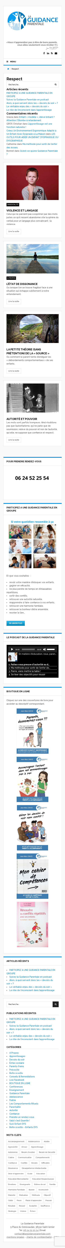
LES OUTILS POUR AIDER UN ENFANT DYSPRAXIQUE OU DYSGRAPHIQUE (32, 137)
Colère (11, 1157)
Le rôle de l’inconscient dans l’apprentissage (29, 110)
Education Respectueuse (43, 1179)
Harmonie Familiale (16, 1190)
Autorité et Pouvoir (21, 419)
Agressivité (13, 1147)
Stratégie (12, 1211)
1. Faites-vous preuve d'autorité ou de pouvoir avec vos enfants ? (29, 664)
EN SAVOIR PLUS (15, 623)
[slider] (51, 649)
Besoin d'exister (28, 1152)
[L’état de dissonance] (32, 258)
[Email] (56, 53)
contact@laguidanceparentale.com (32, 1234)
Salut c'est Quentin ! (19, 1120)
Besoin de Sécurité (47, 1152)
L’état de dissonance (22, 284)
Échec (33, 1211)
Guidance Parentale (19, 1093)
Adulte (47, 1141)
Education (40, 1174)
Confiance (14, 1114)
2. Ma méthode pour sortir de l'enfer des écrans (29, 668)
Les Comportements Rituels (23, 1103)
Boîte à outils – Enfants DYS (23, 1127)
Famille (52, 1184)
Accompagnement (16, 1141)
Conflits (24, 1163)
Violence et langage (22, 210)
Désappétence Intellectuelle (34, 1168)
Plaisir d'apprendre (34, 1200)
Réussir (22, 1206)
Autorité (13, 1110)
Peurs (19, 1200)
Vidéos (23, 1211)
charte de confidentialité (39, 1237)
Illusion (31, 1190)
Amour (24, 1147)
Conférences (16, 1087)
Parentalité (12, 205)
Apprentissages (17, 1056)
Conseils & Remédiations (22, 1076)
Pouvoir (49, 1200)
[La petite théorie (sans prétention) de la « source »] (32, 328)
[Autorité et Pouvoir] (32, 398)
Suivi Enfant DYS (17, 1124)
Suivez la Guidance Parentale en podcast (27, 99)
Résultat (11, 1206)
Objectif (47, 1195)
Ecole (30, 1174)
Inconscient (43, 1190)
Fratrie (12, 1100)
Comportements (43, 1157)
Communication (25, 1157)
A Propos (11, 278)
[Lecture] (12, 649)
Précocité (14, 1070)
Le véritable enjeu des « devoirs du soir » (27, 106)
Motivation (23, 1195)
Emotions (12, 1184)
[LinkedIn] (48, 53)
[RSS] (52, 53)
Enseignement (16, 1090)
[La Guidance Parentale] (32, 32)
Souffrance (45, 1206)
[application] (32, 649)
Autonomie (13, 1152)
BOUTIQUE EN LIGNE (19, 1083)
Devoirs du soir (16, 1059)
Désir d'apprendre (16, 1174)
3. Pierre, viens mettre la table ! (25, 671)
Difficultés (45, 1163)
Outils (10, 1200)
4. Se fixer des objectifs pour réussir (27, 674)
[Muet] (44, 649)
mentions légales (15, 1237)
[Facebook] (44, 53)
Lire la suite (13, 231)
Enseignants (25, 1184)
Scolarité (33, 1206)
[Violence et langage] (32, 182)
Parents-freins (16, 1066)
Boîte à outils (16, 1073)
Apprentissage (37, 1147)
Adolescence (16, 1097)
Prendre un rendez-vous (21, 1117)
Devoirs (34, 1163)
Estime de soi (40, 1184)
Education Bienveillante (18, 1179)
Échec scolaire (16, 1063)
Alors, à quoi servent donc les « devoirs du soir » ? (32, 103)
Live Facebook (16, 1080)
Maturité (11, 1195)
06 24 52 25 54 (30, 1230)
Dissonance (13, 1168)
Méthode (36, 1195)
